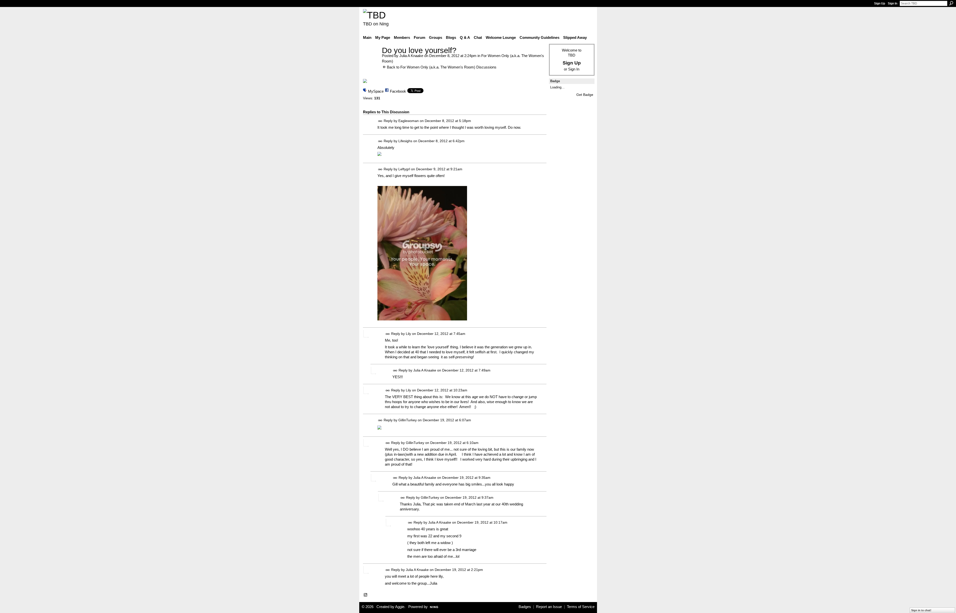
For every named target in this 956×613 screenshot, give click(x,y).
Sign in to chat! (921, 610)
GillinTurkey (407, 420)
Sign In (892, 3)
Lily (408, 334)
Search (951, 3)
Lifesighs (405, 141)
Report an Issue (549, 607)
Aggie (399, 607)
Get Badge (584, 95)
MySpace (376, 91)
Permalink (380, 121)
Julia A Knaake (411, 56)
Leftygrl (404, 169)
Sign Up (879, 3)
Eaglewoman (408, 121)
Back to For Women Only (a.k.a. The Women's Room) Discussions (441, 67)
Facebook (398, 91)
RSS (365, 595)
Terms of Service (581, 607)
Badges (525, 607)
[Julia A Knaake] (371, 59)
